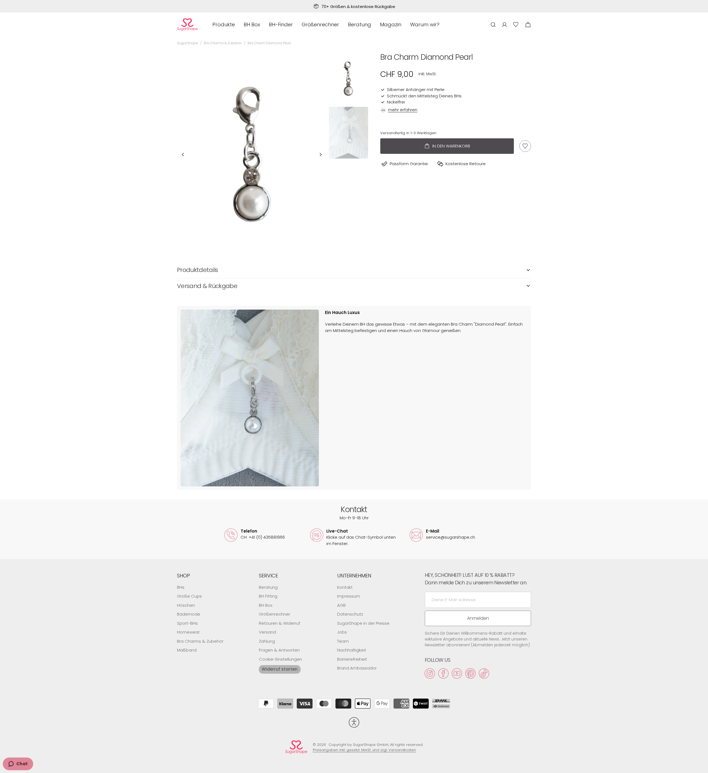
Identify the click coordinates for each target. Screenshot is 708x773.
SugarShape (187, 43)
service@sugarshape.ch (450, 537)
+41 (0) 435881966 (263, 537)
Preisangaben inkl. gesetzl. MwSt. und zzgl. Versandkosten (364, 750)
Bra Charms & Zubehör (223, 43)
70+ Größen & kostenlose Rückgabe (358, 6)
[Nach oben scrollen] (701, 766)
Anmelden (478, 618)
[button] (493, 24)
